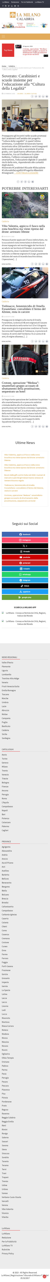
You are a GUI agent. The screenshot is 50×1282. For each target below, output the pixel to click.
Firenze (5, 786)
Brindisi (5, 902)
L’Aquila (5, 802)
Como (4, 930)
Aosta (4, 754)
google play (26, 597)
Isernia (5, 986)
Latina (4, 994)
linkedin (26, 569)
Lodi (4, 1010)
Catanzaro (6, 822)
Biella (4, 890)
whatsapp (27, 574)
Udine (4, 1185)
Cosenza (5, 934)
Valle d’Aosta (7, 662)
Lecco (4, 1002)
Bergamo (6, 886)
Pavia (4, 1073)
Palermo (5, 826)
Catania (5, 922)
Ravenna (5, 1113)
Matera (5, 1030)
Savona (5, 1145)
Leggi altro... (7, 426)
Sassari (5, 1141)
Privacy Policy (8, 1253)
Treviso (5, 1181)
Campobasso (7, 806)
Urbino (5, 1189)
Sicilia (4, 734)
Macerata (6, 1018)
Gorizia (5, 974)
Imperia (5, 982)
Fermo (5, 954)
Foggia (5, 962)
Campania (6, 718)
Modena (5, 1034)
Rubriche (6, 1249)
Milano (5, 766)
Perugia (5, 794)
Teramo (5, 1165)
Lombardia (6, 674)
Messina (5, 1042)
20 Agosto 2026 (9, 396)
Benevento (6, 882)
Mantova (5, 1022)
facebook (26, 534)
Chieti (4, 926)
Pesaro (5, 1081)
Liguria (5, 670)
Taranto (5, 1161)
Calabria (20, 93)
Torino (4, 758)
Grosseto (6, 978)
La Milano (5, 2)
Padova (5, 1065)
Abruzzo (5, 710)
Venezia (5, 774)
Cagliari (5, 830)
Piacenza (6, 1089)
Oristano (5, 1062)
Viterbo (5, 1217)
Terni (4, 1169)
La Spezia (6, 990)
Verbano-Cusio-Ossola (11, 1197)
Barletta (5, 874)
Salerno (5, 1137)
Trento (5, 770)
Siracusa (5, 1153)
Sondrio (5, 1157)
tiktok (26, 586)
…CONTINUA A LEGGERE (26, 172)
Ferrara (5, 958)
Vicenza (5, 1213)
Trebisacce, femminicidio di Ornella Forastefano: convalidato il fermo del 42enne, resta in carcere (24, 488)
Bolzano (5, 894)
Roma (4, 798)
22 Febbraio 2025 (9, 93)
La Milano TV (39, 2)
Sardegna (6, 738)
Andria (4, 855)
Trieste (5, 778)
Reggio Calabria (8, 1117)
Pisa (3, 1093)
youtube (26, 557)
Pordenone (7, 1101)
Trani (4, 1173)
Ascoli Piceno (7, 862)
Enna (4, 950)
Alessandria (7, 851)
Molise (5, 714)
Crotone (5, 942)
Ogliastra (6, 1054)
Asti (3, 866)
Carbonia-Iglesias (9, 914)
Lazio (4, 706)
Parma (4, 1069)
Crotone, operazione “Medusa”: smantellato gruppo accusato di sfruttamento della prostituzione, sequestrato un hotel (36, 51)
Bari (3, 814)
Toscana (5, 694)
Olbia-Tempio (8, 1058)
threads (26, 551)
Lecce (4, 998)
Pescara (5, 1085)
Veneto (5, 682)
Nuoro (4, 1050)
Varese (5, 1193)
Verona (5, 1205)
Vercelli (5, 1201)
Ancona (5, 790)
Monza (5, 1038)
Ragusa (5, 1109)
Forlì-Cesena (7, 966)
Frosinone (6, 970)
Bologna (5, 782)
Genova (5, 762)
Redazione (15, 2)
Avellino (5, 870)
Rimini (4, 1129)
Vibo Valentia (7, 1209)
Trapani (5, 1177)
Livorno (5, 1006)
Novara (5, 1046)
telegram (26, 580)
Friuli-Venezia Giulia (10, 686)
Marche (5, 698)
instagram (26, 540)
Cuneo (4, 946)
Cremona (6, 938)
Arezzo (5, 858)
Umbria (5, 702)
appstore (26, 592)
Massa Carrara (8, 1026)
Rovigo (5, 1133)
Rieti (4, 1125)
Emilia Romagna (9, 690)
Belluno (5, 878)
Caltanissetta (7, 906)
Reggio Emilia (8, 1121)
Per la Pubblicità (27, 2)
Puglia (4, 722)
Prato (4, 1105)
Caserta (5, 918)
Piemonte (6, 666)
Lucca (4, 1014)
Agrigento (6, 847)
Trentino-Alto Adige (10, 678)
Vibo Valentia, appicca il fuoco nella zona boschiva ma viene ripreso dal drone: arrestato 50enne (24, 457)
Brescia (5, 898)
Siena (4, 1149)
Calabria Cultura (30, 93)
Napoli (5, 810)
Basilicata (6, 726)
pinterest (26, 563)
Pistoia (5, 1097)
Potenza (5, 818)
